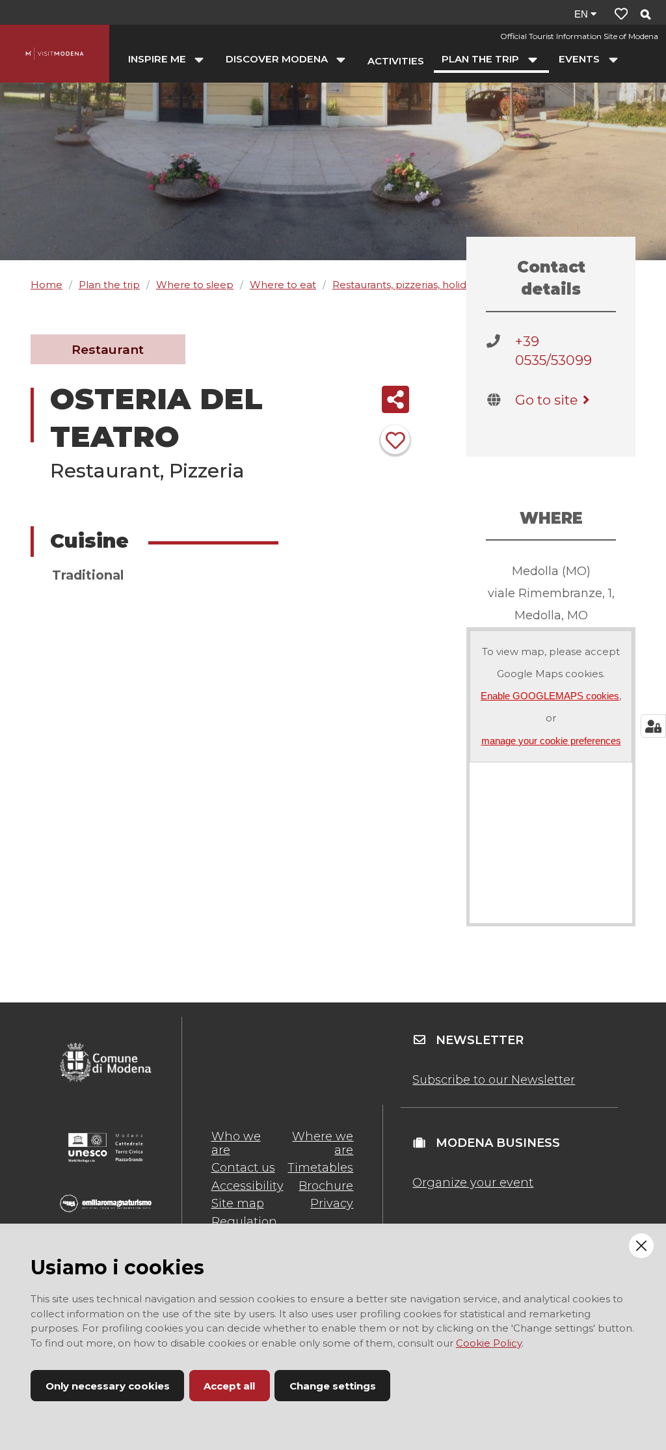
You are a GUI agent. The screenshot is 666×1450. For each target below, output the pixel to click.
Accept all (229, 1386)
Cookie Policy (489, 1343)
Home (46, 284)
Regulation (244, 1222)
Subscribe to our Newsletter (493, 1080)
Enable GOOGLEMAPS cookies (550, 695)
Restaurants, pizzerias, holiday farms (420, 284)
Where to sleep (194, 284)
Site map (237, 1203)
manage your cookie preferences (551, 740)
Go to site (546, 400)
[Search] (645, 15)
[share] (395, 399)
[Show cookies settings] (653, 726)
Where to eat (283, 284)
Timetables (320, 1168)
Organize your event (472, 1182)
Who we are (236, 1143)
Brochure (326, 1186)
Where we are (322, 1143)
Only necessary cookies (108, 1386)
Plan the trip (109, 284)
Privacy (331, 1203)
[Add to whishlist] (395, 439)
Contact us (243, 1168)
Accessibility (247, 1186)
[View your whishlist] (621, 14)
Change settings (332, 1386)
